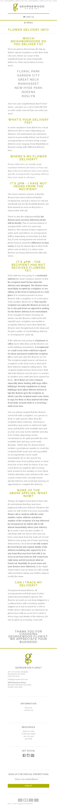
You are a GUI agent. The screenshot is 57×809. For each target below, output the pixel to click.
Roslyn (28, 96)
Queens (28, 92)
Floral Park (28, 71)
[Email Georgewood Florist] (32, 756)
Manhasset (28, 83)
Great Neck (28, 79)
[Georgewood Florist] (28, 7)
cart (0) (30, 17)
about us (28, 708)
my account (29, 736)
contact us (28, 710)
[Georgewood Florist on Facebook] (24, 756)
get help (28, 739)
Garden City (28, 75)
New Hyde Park (28, 88)
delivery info (28, 731)
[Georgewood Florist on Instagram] (28, 756)
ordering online (29, 734)
